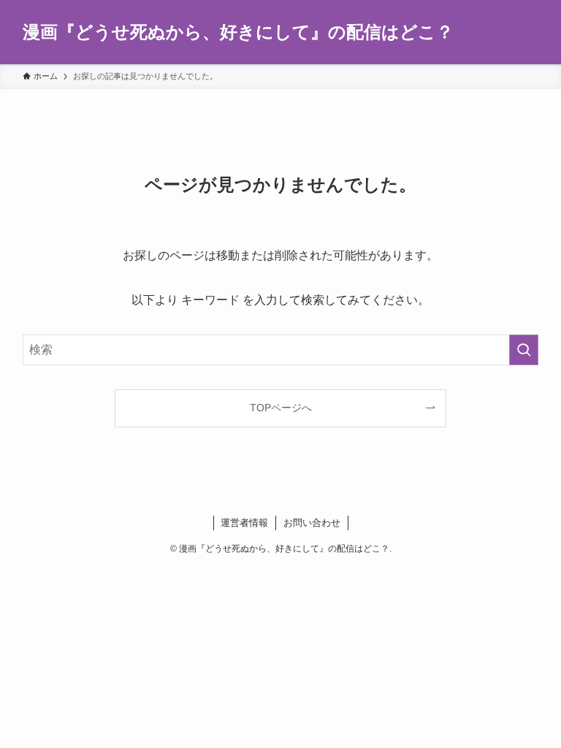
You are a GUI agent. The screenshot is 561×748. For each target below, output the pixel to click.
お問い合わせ (311, 522)
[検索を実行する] (523, 350)
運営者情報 (244, 522)
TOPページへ (281, 407)
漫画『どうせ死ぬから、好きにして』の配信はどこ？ (238, 32)
